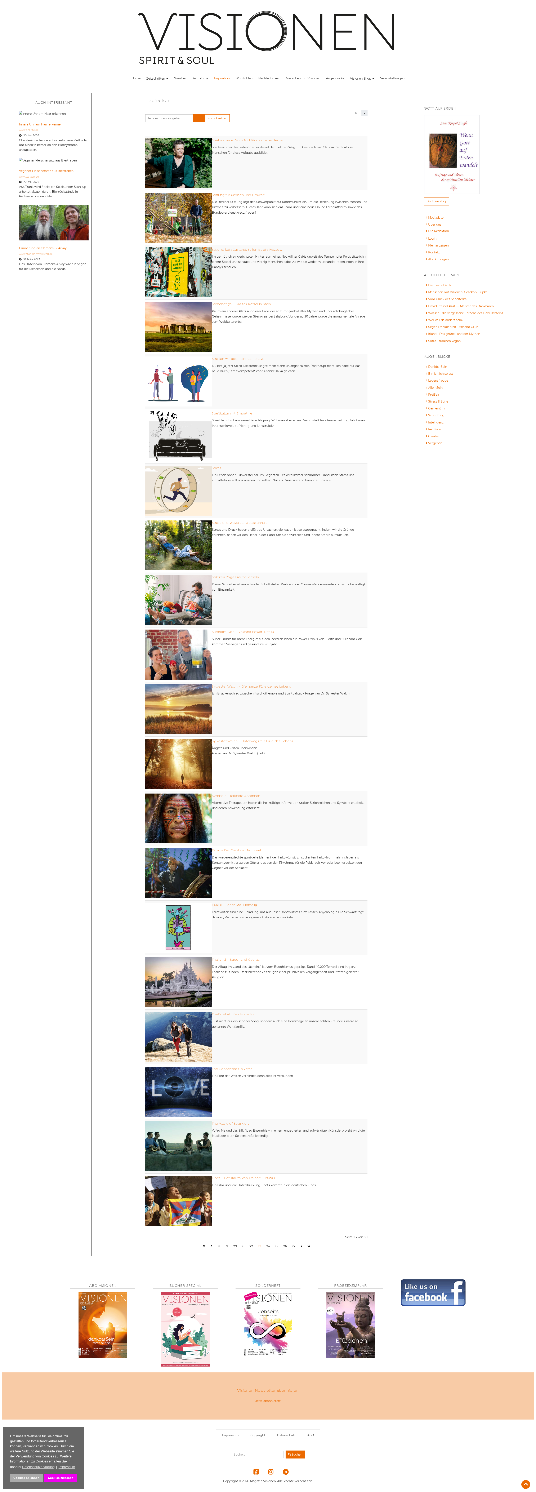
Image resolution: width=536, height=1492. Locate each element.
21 (243, 1246)
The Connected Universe (232, 1069)
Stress (216, 468)
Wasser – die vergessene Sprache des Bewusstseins (465, 313)
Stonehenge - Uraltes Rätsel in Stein (241, 304)
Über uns (434, 224)
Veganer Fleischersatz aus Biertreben (46, 171)
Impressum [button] (67, 1467)
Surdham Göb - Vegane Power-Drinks (243, 632)
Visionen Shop (360, 78)
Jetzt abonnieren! (268, 1401)
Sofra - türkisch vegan (444, 341)
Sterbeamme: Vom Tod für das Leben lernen (248, 140)
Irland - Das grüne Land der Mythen (454, 334)
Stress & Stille (438, 401)
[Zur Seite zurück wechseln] (211, 1246)
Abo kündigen (438, 259)
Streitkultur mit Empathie (232, 413)
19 (226, 1246)
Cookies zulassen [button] (60, 1477)
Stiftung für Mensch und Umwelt (238, 195)
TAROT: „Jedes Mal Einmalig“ (235, 905)
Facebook (253, 1472)
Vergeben (435, 443)
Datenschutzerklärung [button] (38, 1467)
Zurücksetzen (217, 118)
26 (285, 1246)
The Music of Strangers (230, 1123)
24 (268, 1246)
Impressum (230, 1435)
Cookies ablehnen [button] (26, 1477)
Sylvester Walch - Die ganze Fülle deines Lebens (251, 686)
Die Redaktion (438, 231)
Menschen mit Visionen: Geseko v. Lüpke (457, 292)
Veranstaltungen (392, 78)
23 (259, 1246)
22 (251, 1246)
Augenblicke (335, 78)
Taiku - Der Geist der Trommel (236, 850)
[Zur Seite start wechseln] (204, 1246)
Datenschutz (286, 1435)
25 (276, 1246)
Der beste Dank (439, 285)
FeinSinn (434, 429)
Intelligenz (435, 422)
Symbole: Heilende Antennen (236, 796)
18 (218, 1246)
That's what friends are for (233, 1014)
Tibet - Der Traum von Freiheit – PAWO (243, 1178)
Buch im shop (436, 201)
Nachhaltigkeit (269, 78)
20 (235, 1246)
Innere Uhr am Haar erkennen (40, 124)
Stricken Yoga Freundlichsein (235, 577)
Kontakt (434, 252)
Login (432, 238)
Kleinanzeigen (438, 245)
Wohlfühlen (244, 78)
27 (293, 1246)
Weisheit (180, 78)
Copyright (257, 1435)
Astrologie (200, 78)
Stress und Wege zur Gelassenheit (239, 522)
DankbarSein (437, 367)
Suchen (296, 1454)
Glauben (434, 436)
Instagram (268, 1472)
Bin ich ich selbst (440, 374)
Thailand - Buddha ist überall (235, 959)
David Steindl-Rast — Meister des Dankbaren (461, 306)
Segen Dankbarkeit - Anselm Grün (453, 327)
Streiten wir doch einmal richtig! (238, 358)
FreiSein (434, 394)
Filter (199, 118)
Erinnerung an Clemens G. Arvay (43, 248)
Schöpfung (436, 415)
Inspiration (222, 78)
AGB (310, 1435)
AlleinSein (435, 388)
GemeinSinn (437, 408)
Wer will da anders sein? (445, 320)
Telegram (283, 1472)
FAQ (431, 232)
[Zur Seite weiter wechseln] (301, 1246)
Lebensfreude (438, 380)
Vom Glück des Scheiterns (447, 299)
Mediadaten (436, 217)
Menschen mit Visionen (303, 78)
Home (135, 78)
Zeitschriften (155, 78)
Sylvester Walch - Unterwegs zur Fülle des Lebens (252, 741)
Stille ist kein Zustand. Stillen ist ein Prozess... (247, 249)
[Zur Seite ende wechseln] (309, 1246)
